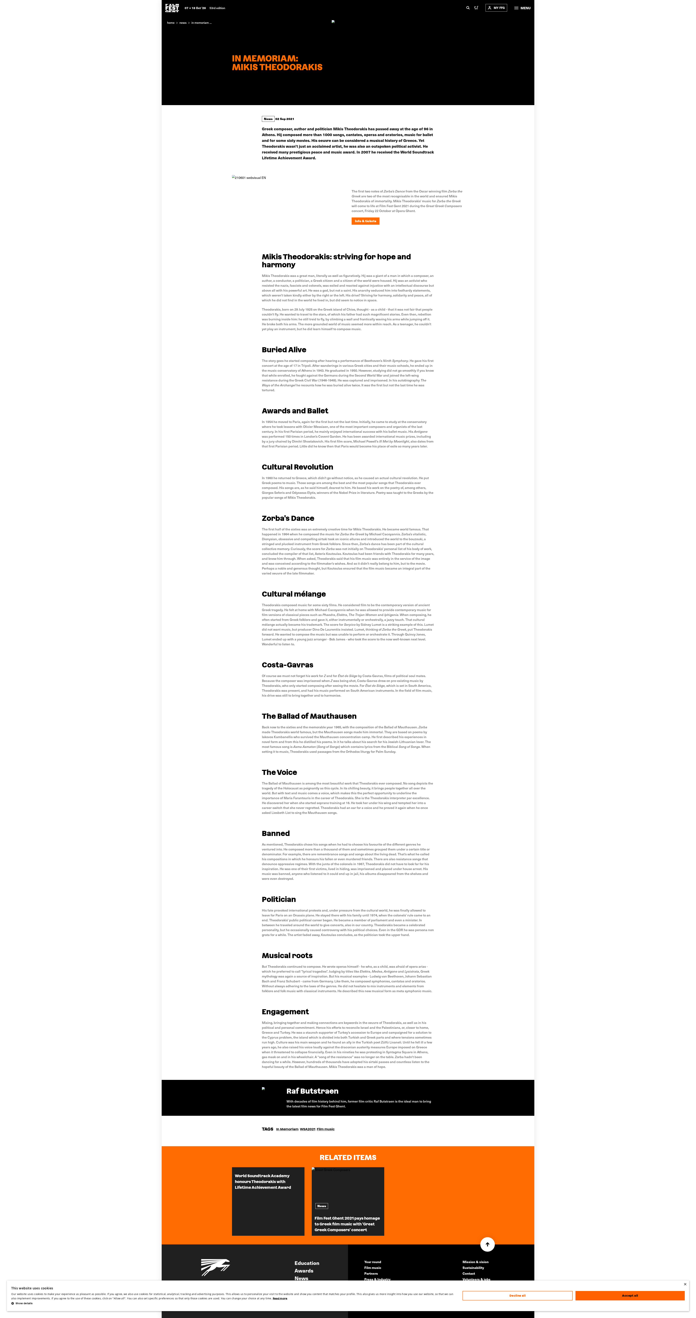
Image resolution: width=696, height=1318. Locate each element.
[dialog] (348, 1295)
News (268, 119)
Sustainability (473, 1267)
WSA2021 (307, 1129)
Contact (469, 1273)
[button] (234, 1303)
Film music (326, 1129)
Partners (371, 1273)
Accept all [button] (630, 1295)
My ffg (499, 8)
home (171, 22)
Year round (372, 1261)
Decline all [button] (517, 1295)
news (183, 22)
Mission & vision (476, 1261)
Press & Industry (377, 1279)
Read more (280, 1298)
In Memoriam (287, 1129)
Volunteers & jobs (476, 1279)
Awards (304, 1270)
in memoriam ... (201, 22)
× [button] (685, 1284)
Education (307, 1262)
